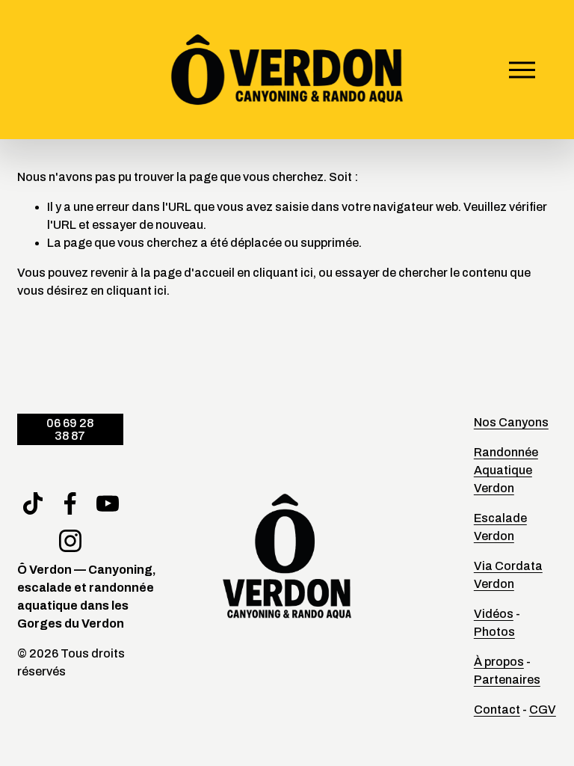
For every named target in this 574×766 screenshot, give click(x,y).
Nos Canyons (511, 422)
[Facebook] (70, 503)
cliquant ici (283, 272)
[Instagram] (70, 541)
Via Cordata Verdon (508, 575)
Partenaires (507, 679)
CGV (542, 709)
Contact (497, 709)
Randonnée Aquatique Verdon (506, 470)
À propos (499, 661)
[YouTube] (108, 503)
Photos (494, 631)
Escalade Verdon (500, 527)
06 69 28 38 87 (69, 429)
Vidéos (493, 613)
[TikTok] (33, 503)
